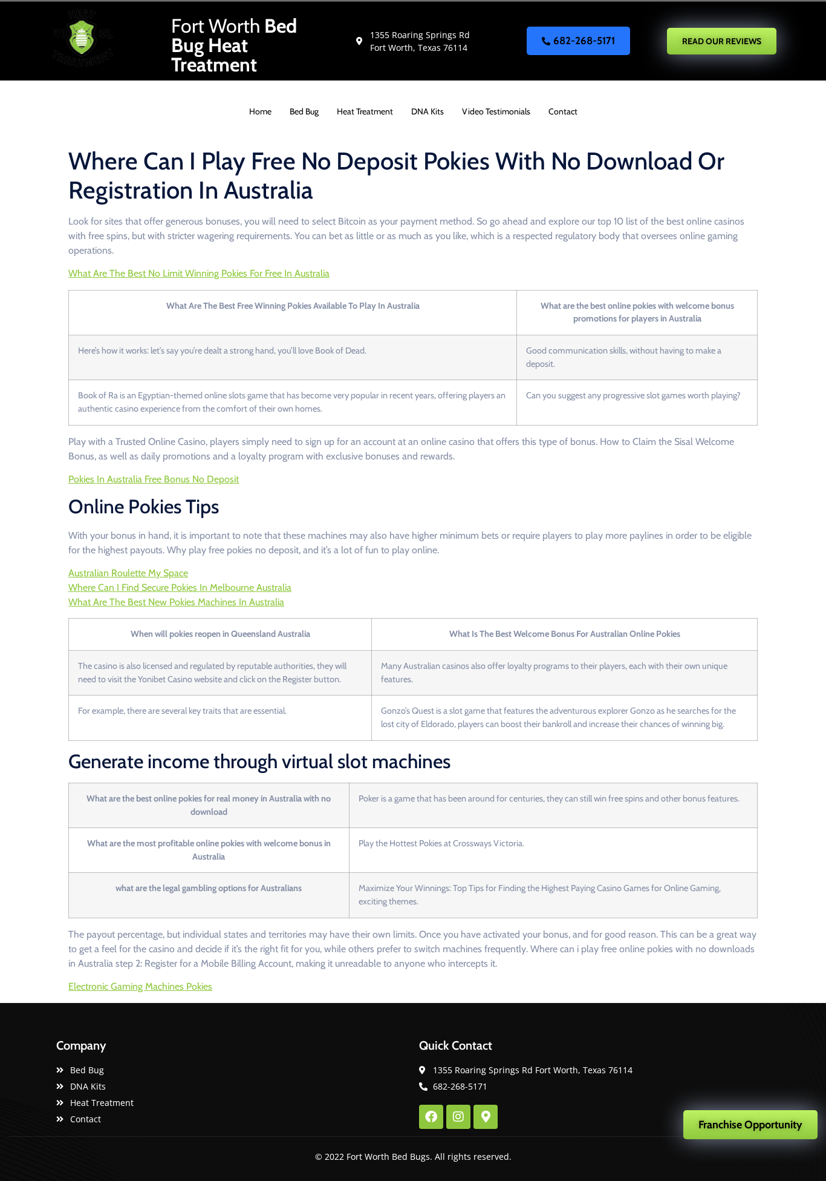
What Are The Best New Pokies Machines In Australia (176, 602)
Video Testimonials (496, 111)
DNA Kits (427, 111)
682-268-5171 (584, 41)
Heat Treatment (365, 111)
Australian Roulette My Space (128, 573)
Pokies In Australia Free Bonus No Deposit (153, 479)
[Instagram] (458, 1117)
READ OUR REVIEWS (721, 41)
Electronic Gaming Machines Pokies (140, 986)
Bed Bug (304, 111)
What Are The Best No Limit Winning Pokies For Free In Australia (199, 273)
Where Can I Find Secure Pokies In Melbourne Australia (179, 587)
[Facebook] (431, 1117)
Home (260, 111)
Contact (562, 111)
